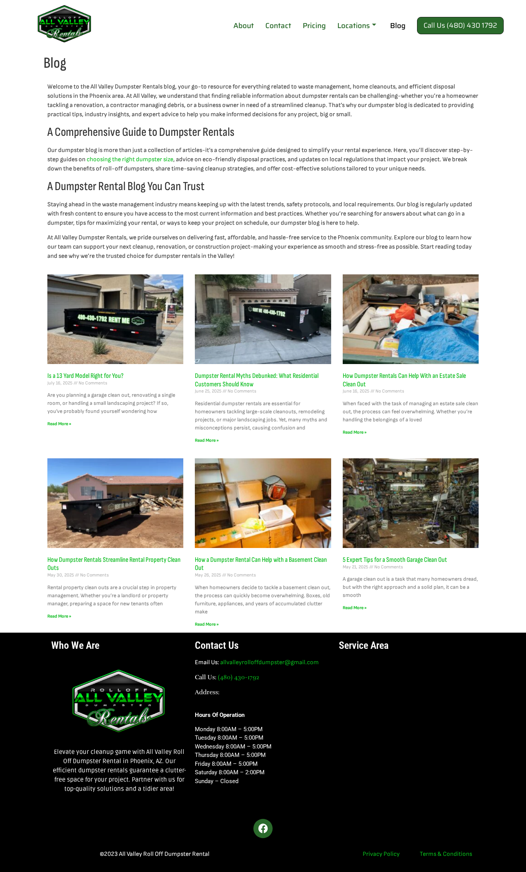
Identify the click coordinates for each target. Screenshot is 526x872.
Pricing (314, 25)
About (243, 25)
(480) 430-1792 (238, 677)
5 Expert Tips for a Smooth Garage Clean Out (395, 560)
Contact (278, 25)
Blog (397, 25)
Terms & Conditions (446, 854)
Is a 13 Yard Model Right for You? (85, 376)
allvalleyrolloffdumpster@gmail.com (269, 662)
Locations (353, 25)
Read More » (59, 424)
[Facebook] (263, 828)
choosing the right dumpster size (130, 159)
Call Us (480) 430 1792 (460, 25)
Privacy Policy (381, 854)
